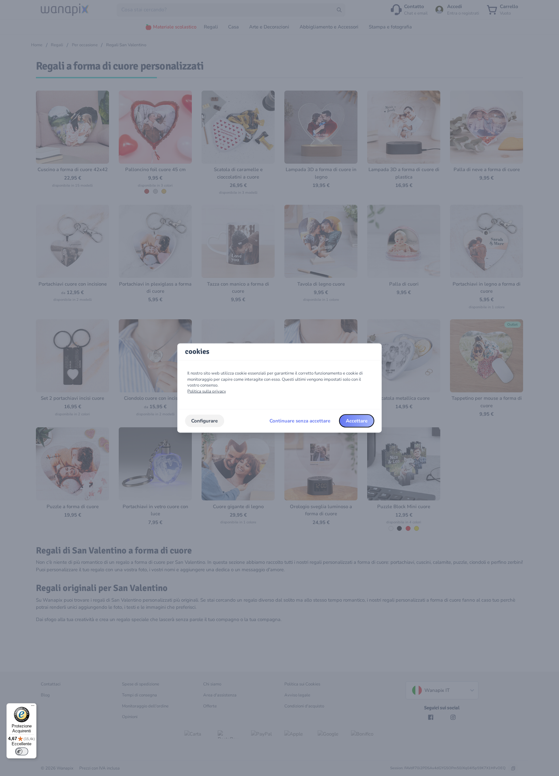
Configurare (204, 421)
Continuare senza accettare (299, 421)
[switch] (21, 751)
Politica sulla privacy (206, 391)
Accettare (356, 421)
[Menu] (33, 707)
